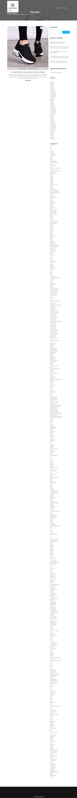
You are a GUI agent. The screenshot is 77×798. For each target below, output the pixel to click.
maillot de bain (53, 482)
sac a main (52, 641)
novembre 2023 (53, 126)
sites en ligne (52, 683)
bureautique (52, 254)
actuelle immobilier (54, 162)
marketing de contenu (54, 490)
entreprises (52, 380)
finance (51, 395)
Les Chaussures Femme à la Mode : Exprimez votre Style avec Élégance (27, 72)
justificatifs (52, 465)
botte (51, 237)
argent (51, 185)
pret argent (52, 587)
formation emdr (53, 408)
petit (51, 555)
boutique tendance (53, 246)
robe (51, 631)
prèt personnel (53, 610)
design (51, 347)
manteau (52, 488)
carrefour (52, 260)
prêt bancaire (52, 595)
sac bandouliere (53, 645)
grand (51, 429)
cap (51, 258)
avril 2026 (52, 87)
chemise (51, 269)
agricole (51, 174)
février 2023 (52, 138)
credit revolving (53, 332)
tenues (51, 718)
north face (52, 532)
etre (51, 383)
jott (50, 462)
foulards (51, 420)
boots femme (52, 235)
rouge (51, 638)
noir (51, 530)
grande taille (52, 431)
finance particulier (53, 397)
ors (50, 536)
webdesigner (52, 768)
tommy (51, 726)
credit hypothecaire (54, 317)
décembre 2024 (53, 108)
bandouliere (52, 207)
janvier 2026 (52, 91)
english (51, 375)
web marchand (53, 767)
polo (51, 569)
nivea (51, 528)
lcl (50, 471)
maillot (51, 481)
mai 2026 (52, 85)
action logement (53, 161)
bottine (51, 239)
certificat (51, 264)
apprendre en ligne (54, 184)
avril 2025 (52, 103)
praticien (51, 580)
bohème (51, 230)
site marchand (53, 676)
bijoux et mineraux (53, 220)
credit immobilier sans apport (56, 321)
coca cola (52, 279)
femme (51, 390)
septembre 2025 (53, 96)
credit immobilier (53, 319)
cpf (50, 299)
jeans (51, 459)
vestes (51, 745)
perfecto (51, 551)
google (51, 425)
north (51, 531)
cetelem (51, 265)
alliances (52, 178)
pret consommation (54, 597)
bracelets (52, 252)
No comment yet (33, 68)
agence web (52, 172)
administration (53, 165)
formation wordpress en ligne (56, 417)
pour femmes (52, 576)
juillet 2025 (52, 99)
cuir (51, 341)
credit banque (53, 310)
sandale (51, 653)
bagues (51, 204)
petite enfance (53, 557)
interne (51, 454)
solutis (51, 695)
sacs (51, 650)
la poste (51, 469)
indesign (51, 450)
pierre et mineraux (53, 561)
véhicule (51, 737)
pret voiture (52, 615)
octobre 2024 (52, 111)
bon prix (51, 231)
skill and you (52, 686)
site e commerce (53, 669)
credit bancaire (53, 309)
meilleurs (52, 505)
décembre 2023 (53, 125)
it (50, 456)
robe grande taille (53, 635)
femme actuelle (53, 391)
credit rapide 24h (53, 329)
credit (51, 302)
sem (51, 661)
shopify (51, 665)
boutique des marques (54, 245)
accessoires (52, 155)
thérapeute (52, 722)
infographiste (52, 451)
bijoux (51, 219)
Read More (28, 80)
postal (51, 570)
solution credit (53, 692)
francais (51, 421)
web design (52, 763)
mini (51, 512)
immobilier (52, 446)
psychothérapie (53, 625)
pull (51, 626)
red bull (51, 629)
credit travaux (52, 334)
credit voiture (52, 336)
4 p (50, 149)
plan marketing (53, 564)
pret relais (52, 614)
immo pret (52, 444)
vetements (52, 753)
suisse (51, 698)
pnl (50, 566)
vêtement (52, 748)
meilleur (51, 500)
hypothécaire (52, 439)
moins (51, 519)
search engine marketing (55, 657)
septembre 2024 (53, 112)
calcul (51, 257)
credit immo (52, 318)
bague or (52, 203)
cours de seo (52, 298)
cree (51, 338)
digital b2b (52, 353)
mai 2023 (52, 134)
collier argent (52, 283)
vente (51, 740)
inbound (51, 447)
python (51, 627)
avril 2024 (52, 119)
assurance (52, 188)
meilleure (52, 504)
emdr (51, 371)
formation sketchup (54, 414)
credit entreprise (53, 314)
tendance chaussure (54, 714)
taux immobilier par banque (55, 706)
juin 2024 (52, 117)
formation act (52, 404)
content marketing (53, 295)
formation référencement (55, 412)
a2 (50, 150)
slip (50, 687)
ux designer (52, 736)
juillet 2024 (52, 115)
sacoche (51, 649)
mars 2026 (52, 88)
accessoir (52, 151)
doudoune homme (53, 360)
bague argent (52, 201)
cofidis (51, 280)
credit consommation (54, 311)
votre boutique (53, 760)
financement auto (53, 398)
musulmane (52, 524)
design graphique (53, 348)
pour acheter (52, 573)
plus (51, 565)
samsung (52, 652)
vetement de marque (54, 749)
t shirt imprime (53, 702)
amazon (51, 180)
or (50, 535)
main (51, 484)
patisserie (52, 549)
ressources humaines (54, 630)
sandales (52, 654)
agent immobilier (53, 173)
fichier (51, 393)
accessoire (52, 153)
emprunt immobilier (54, 372)
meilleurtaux (52, 507)
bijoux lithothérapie (54, 222)
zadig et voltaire (53, 775)
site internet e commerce (55, 673)
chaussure (52, 267)
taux (51, 705)
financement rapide (54, 399)
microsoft (52, 509)
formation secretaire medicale (56, 413)
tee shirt (51, 709)
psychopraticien (53, 623)
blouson (51, 229)
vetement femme (53, 751)
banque (51, 208)
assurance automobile (54, 191)
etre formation (53, 385)
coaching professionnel (54, 277)
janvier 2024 (52, 123)
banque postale (53, 212)
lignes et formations (54, 477)
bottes (51, 238)
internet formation (53, 455)
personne (52, 553)
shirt (51, 664)
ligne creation (52, 474)
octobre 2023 (52, 127)
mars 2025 (52, 104)
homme (51, 436)
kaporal (51, 466)
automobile (52, 197)
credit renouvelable (54, 330)
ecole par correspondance (55, 368)
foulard (51, 418)
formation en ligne (53, 409)
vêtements (52, 755)
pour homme (52, 577)
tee (50, 707)
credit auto (52, 306)
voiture (51, 757)
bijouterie (52, 216)
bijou (51, 215)
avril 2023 (52, 136)
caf (50, 256)
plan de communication (54, 562)
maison (51, 485)
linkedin (51, 478)
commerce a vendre (54, 288)
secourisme (52, 658)
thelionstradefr (23, 68)
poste (51, 572)
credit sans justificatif (54, 333)
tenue (51, 717)
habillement (52, 435)
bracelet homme (53, 250)
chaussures (52, 268)
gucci (51, 433)
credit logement (53, 322)
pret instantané (53, 604)
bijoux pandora (53, 223)
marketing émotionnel (54, 493)
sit (50, 667)
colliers (51, 286)
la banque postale (53, 467)
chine (51, 271)
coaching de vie (53, 276)
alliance (51, 177)
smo (51, 690)
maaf (51, 479)
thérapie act (52, 725)
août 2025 (52, 98)
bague (51, 200)
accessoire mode (53, 154)
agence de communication (55, 168)
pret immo (52, 600)
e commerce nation (54, 366)
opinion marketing (53, 534)
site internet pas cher (54, 675)
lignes (51, 475)
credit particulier (53, 325)
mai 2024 (52, 118)
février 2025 (52, 106)
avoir (51, 199)
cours (51, 296)
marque (51, 494)
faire (51, 389)
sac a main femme (53, 642)
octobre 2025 (52, 95)
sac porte (52, 646)
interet (51, 452)
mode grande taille (53, 516)
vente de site (52, 741)
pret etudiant (52, 599)
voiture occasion (53, 759)
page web (52, 542)
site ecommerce (53, 671)
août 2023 (52, 130)
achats (51, 158)
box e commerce (53, 248)
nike (51, 527)
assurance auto (53, 189)
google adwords (53, 427)
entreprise (52, 378)
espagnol (52, 382)
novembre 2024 (53, 110)
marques (52, 496)
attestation (52, 193)
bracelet (51, 249)
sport (51, 696)
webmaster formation (54, 771)
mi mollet (52, 508)
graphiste (52, 432)
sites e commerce (53, 682)
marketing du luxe (53, 492)
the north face (52, 721)
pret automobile (53, 593)
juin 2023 (52, 133)
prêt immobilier (53, 603)
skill (51, 684)
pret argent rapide (53, 589)
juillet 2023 (52, 131)
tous (51, 730)
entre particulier (53, 376)
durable (51, 364)
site (50, 668)
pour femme (52, 574)
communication (53, 291)
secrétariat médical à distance (56, 660)
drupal (51, 363)
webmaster (52, 770)
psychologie (52, 622)
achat (51, 157)
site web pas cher (53, 680)
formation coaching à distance (56, 405)
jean (51, 458)
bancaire (52, 206)
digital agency (53, 352)
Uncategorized (53, 734)
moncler (51, 520)
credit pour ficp (53, 328)
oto (50, 538)
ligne (51, 473)
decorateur (52, 344)
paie (51, 543)
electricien (52, 370)
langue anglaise (53, 470)
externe (51, 387)
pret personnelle (53, 611)
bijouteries (52, 218)
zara (51, 776)
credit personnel (53, 326)
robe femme (52, 634)
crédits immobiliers (54, 337)
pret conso (52, 596)
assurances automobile (54, 192)
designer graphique (54, 349)
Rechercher (54, 27)
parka (51, 547)
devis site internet (53, 351)
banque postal (53, 211)
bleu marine (52, 227)
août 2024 (52, 114)
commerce (52, 287)
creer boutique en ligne (54, 340)
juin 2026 (52, 84)
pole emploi (52, 568)
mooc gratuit (52, 523)
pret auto (52, 591)
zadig (51, 774)
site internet (52, 672)
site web (51, 677)
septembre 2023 (53, 129)
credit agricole (53, 303)
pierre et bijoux (53, 559)
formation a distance (54, 402)
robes (51, 637)
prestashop (52, 581)
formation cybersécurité (54, 406)
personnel (52, 554)
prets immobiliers (53, 616)
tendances (52, 715)
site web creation (53, 679)
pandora (51, 546)
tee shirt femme (53, 710)
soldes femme (53, 691)
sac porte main (53, 648)
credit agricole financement (55, 305)
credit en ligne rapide (54, 313)
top (50, 729)
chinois (51, 272)
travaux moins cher (54, 732)
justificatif (52, 463)
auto (51, 195)
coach (51, 275)
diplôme (51, 356)
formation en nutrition (54, 410)
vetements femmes (54, 756)
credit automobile (53, 307)
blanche (51, 225)
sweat (51, 699)
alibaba (51, 176)
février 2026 (52, 89)
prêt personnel (53, 608)
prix (51, 619)
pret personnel (53, 607)
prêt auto (52, 592)
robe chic (52, 633)
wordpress (52, 772)
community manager (54, 292)
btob (51, 253)
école (51, 367)
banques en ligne (53, 214)
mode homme (53, 517)
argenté (51, 187)
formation (52, 401)
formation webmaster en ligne (56, 416)
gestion (51, 424)
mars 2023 (52, 137)
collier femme (52, 284)
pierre (51, 558)
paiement (52, 545)
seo (51, 663)
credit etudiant (53, 315)
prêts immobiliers (53, 618)
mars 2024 (52, 121)
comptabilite (52, 294)
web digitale (52, 766)
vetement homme (53, 752)
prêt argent (52, 588)
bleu (51, 226)
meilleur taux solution (54, 503)
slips (51, 688)
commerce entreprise (54, 290)
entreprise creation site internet (56, 379)
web (51, 762)
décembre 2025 (53, 92)
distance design (53, 357)
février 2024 (52, 122)
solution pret (52, 694)
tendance (52, 713)
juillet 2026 (52, 83)
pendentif (52, 550)
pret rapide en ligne (54, 612)
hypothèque (52, 440)
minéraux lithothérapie (54, 511)
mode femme (52, 515)
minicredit (52, 513)
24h (51, 147)
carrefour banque (53, 261)
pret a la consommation (54, 584)
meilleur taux (52, 501)
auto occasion (53, 196)
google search (53, 428)
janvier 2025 (52, 107)
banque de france (53, 210)
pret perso (52, 606)
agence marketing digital (55, 170)
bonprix (51, 233)
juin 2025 (52, 100)
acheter (51, 159)
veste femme (52, 744)
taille (51, 703)
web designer (52, 764)
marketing (52, 489)
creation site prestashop (55, 300)
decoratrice (52, 345)
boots (51, 234)
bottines (51, 241)
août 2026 (52, 81)
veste (51, 743)
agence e (52, 169)
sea (51, 656)
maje (51, 486)
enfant (51, 374)
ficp (50, 394)
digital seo (52, 355)
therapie (51, 724)
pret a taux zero (53, 585)
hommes (51, 437)
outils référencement (54, 539)
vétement (52, 747)
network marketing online (55, 526)
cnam (51, 273)
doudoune (52, 359)
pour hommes (53, 578)
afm (51, 166)
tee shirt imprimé (53, 711)
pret (51, 583)
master (51, 498)
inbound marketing (53, 448)
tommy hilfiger (53, 728)
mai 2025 (52, 102)
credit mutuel (52, 324)
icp (50, 443)
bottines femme (53, 242)
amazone (52, 181)
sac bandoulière (53, 644)
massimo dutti (53, 497)
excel (51, 386)
